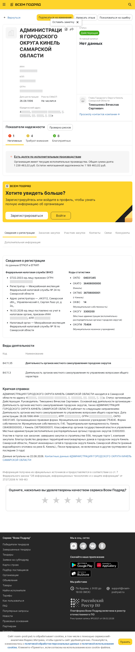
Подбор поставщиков (15, 569)
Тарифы (7, 595)
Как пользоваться (13, 600)
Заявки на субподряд (16, 559)
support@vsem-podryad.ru (121, 590)
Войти (61, 215)
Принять (125, 641)
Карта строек (11, 564)
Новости (8, 615)
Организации (10, 575)
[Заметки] (66, 29)
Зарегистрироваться (27, 215)
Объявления (10, 580)
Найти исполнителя (14, 590)
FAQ (5, 605)
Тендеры (8, 554)
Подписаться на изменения (55, 17)
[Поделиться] (72, 29)
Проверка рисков (60, 127)
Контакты (8, 631)
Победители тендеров (16, 544)
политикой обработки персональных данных (52, 643)
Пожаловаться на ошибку (115, 17)
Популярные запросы (16, 610)
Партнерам (9, 626)
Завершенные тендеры (17, 549)
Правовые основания (15, 621)
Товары (7, 585)
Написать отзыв (85, 17)
